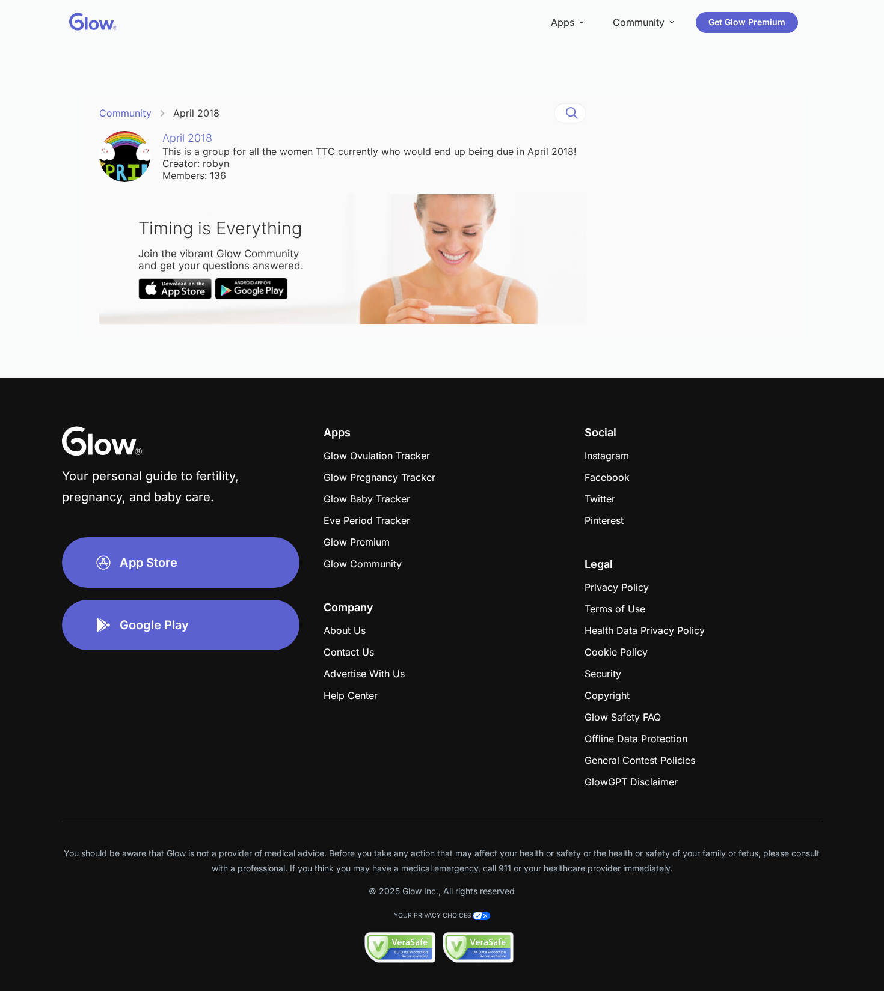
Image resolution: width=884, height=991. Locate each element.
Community (125, 113)
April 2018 (196, 113)
